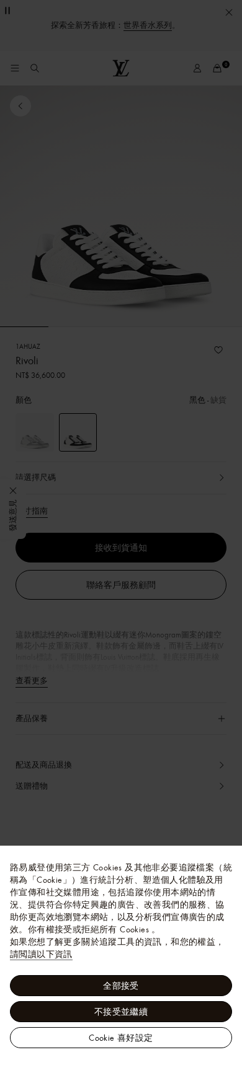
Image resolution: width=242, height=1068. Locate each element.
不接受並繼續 (121, 1011)
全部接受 (121, 985)
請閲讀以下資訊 (41, 954)
